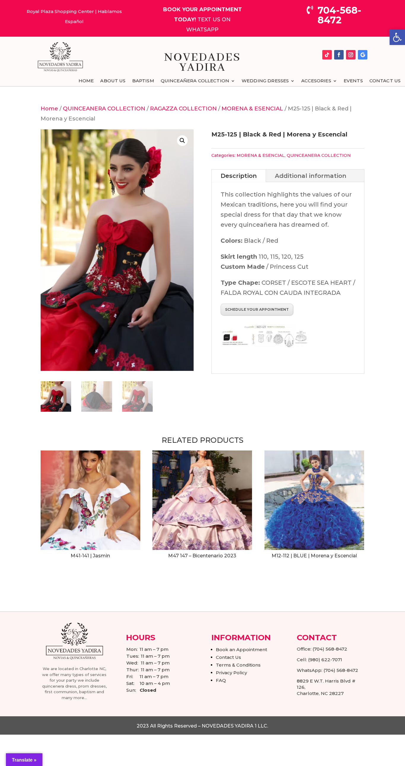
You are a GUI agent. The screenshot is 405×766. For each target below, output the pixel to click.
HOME (86, 81)
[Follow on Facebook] (339, 54)
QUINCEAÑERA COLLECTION (195, 81)
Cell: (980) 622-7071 (319, 659)
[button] (397, 37)
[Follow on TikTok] (327, 54)
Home (49, 108)
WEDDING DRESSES (265, 81)
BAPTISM (143, 81)
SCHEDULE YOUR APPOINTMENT (257, 309)
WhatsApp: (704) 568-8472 (327, 670)
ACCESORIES (316, 81)
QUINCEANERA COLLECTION (104, 108)
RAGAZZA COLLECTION (183, 108)
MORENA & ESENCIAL (252, 108)
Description (239, 175)
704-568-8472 (339, 15)
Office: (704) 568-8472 (322, 649)
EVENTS (353, 81)
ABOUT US (112, 81)
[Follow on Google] (362, 54)
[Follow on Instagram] (350, 54)
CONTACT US (385, 81)
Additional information (310, 175)
